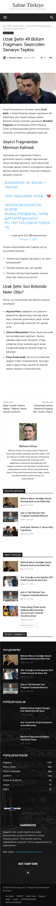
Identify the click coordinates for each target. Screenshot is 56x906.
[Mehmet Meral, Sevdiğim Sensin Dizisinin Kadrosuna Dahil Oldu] (10, 502)
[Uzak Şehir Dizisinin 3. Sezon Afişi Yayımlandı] (10, 531)
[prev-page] (5, 541)
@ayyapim (13, 218)
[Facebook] (15, 65)
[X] (22, 65)
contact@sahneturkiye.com (28, 851)
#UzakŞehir (14, 183)
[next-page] (9, 541)
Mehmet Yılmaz (15, 58)
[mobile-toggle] (5, 17)
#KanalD (11, 214)
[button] (52, 17)
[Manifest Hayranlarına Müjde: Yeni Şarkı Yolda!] (10, 740)
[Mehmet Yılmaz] (5, 57)
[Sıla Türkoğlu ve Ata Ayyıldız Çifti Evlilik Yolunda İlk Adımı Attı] (10, 581)
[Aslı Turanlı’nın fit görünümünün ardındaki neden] (10, 726)
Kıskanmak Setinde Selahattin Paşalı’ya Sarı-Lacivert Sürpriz (43, 408)
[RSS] (28, 873)
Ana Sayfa (7, 26)
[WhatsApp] (36, 65)
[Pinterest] (29, 65)
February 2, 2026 (28, 239)
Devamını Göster (27, 625)
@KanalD (30, 218)
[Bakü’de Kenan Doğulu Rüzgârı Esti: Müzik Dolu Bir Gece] (10, 712)
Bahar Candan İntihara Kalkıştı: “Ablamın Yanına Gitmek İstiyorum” (15, 408)
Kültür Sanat (18, 26)
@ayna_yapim (36, 214)
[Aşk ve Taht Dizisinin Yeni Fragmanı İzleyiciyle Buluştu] (10, 517)
